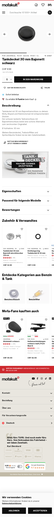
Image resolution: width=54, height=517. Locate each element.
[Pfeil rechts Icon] (49, 34)
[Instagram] (42, 378)
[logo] (11, 4)
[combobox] (7, 79)
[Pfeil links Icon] (5, 34)
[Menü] (22, 464)
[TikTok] (46, 378)
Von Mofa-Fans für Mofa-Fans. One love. (25, 474)
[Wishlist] (43, 5)
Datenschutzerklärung (11, 503)
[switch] (19, 466)
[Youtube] (33, 378)
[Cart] (50, 5)
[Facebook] (37, 378)
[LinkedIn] (50, 378)
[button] (27, 105)
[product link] (13, 338)
